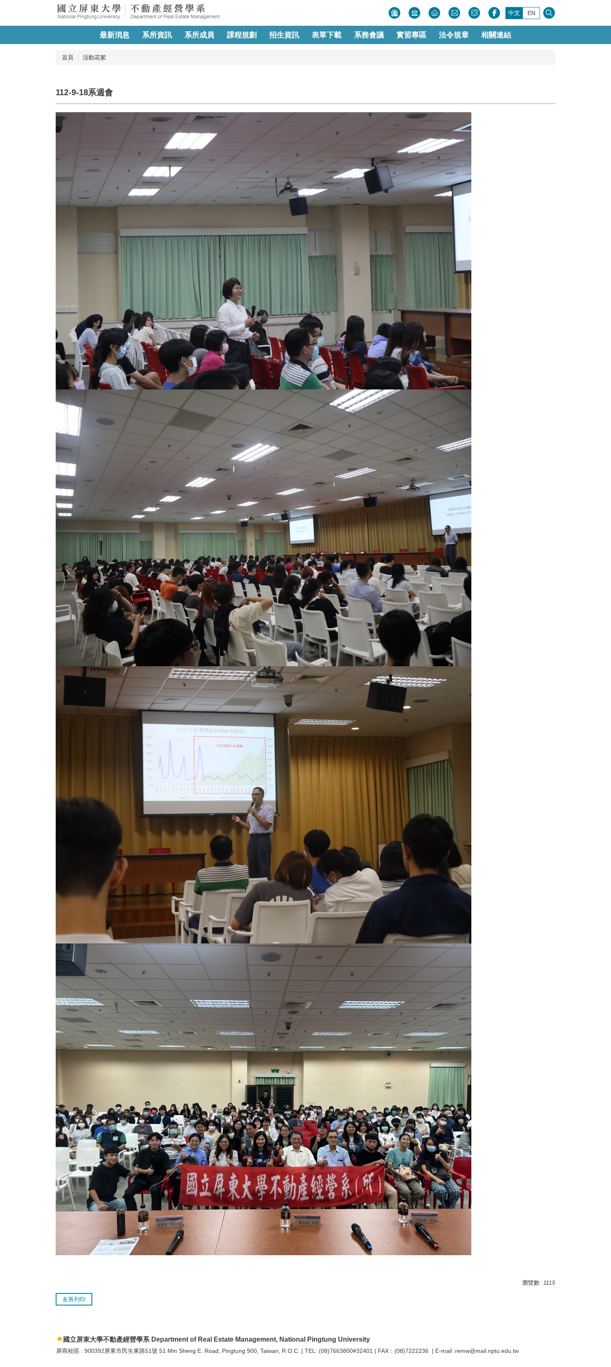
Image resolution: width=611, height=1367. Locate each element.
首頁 (68, 57)
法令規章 (454, 35)
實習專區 (411, 35)
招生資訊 (284, 35)
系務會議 (369, 35)
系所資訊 (157, 35)
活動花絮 (94, 57)
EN (531, 13)
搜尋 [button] (549, 13)
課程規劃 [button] (242, 35)
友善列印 (74, 1299)
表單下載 (327, 35)
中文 (514, 13)
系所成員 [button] (199, 35)
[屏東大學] (166, 13)
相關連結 (496, 35)
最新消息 (115, 35)
